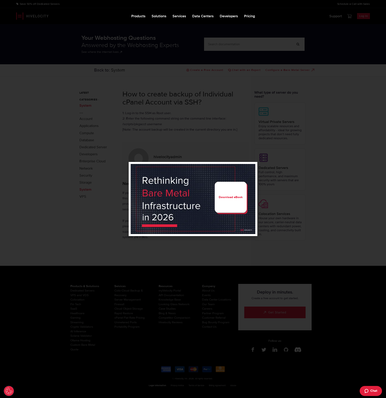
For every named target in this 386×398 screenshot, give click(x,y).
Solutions (159, 16)
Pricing (249, 16)
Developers (229, 16)
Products (138, 16)
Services (179, 16)
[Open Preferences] (9, 391)
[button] (251, 167)
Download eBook (231, 197)
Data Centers (203, 16)
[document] (193, 199)
